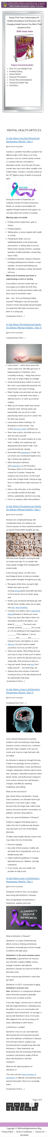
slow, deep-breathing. (19, 607)
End (34, 1109)
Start (10, 1105)
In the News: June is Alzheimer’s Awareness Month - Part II (23, 691)
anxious (18, 591)
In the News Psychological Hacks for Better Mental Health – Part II (23, 326)
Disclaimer (24, 1135)
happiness (25, 452)
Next (28, 1109)
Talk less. (11, 644)
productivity (15, 466)
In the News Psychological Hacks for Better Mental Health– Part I (23, 508)
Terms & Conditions (24, 1131)
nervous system (20, 429)
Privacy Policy (7, 1131)
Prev (17, 1105)
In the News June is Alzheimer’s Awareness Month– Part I (23, 880)
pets (32, 664)
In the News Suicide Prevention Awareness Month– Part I (23, 140)
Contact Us (39, 1131)
